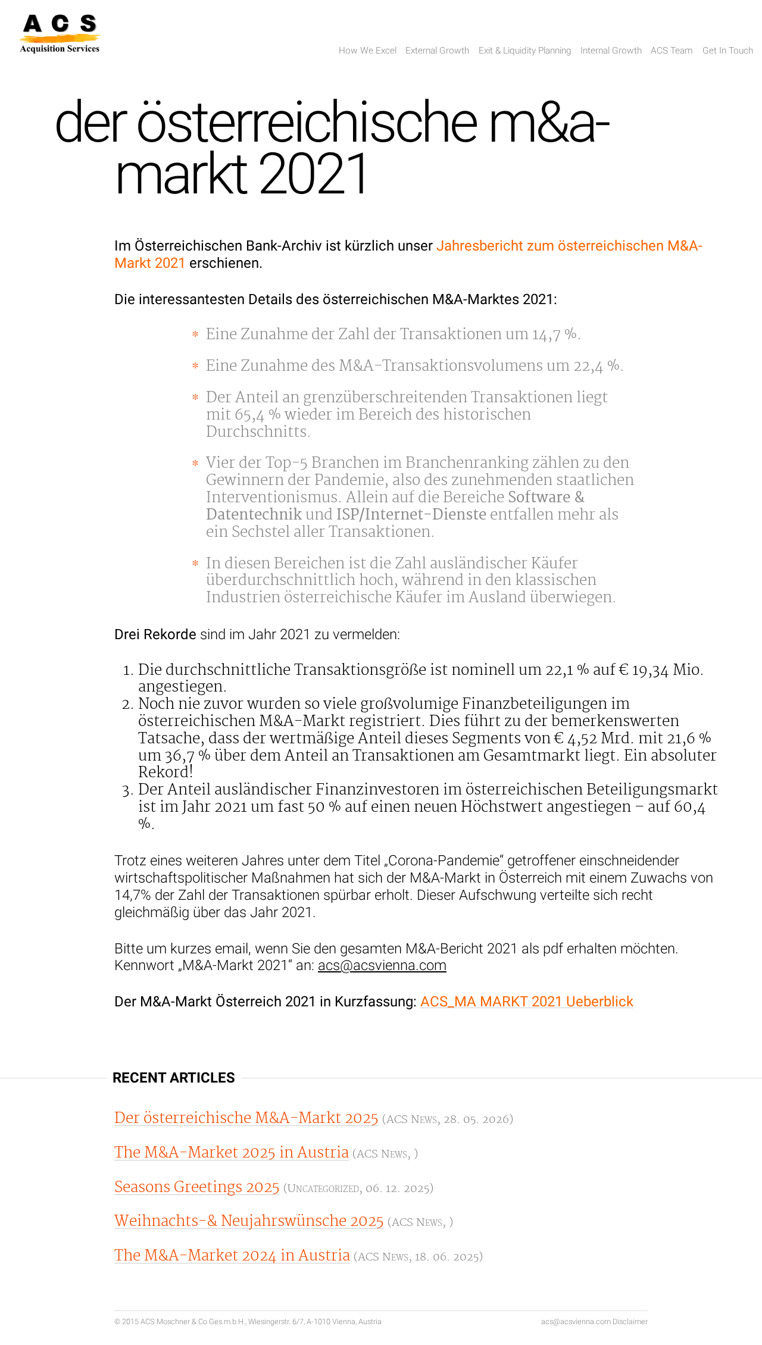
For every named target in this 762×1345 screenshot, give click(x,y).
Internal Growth (611, 50)
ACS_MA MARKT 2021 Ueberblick (526, 1001)
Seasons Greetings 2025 (197, 1187)
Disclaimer (630, 1321)
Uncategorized (323, 1189)
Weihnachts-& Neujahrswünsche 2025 (249, 1221)
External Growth (437, 50)
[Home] (59, 36)
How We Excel (367, 50)
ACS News (411, 1120)
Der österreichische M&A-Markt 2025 (246, 1118)
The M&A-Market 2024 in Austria (232, 1256)
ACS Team (672, 50)
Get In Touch (727, 50)
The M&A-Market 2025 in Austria (231, 1153)
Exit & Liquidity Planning (525, 50)
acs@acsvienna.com (382, 965)
